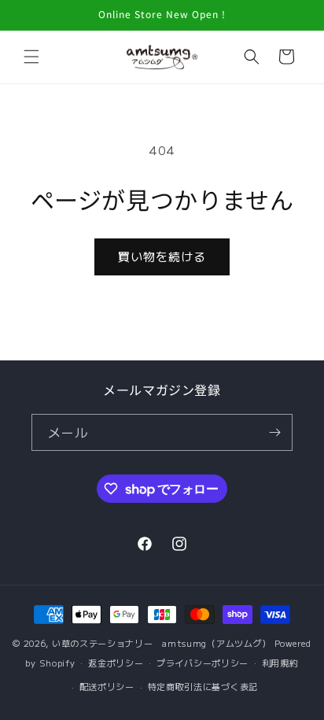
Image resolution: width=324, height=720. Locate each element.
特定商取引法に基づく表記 (203, 686)
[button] (31, 56)
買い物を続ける (162, 256)
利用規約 (280, 662)
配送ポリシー (106, 686)
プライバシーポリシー (202, 662)
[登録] (274, 432)
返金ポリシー (115, 662)
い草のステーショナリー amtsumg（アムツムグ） (161, 643)
